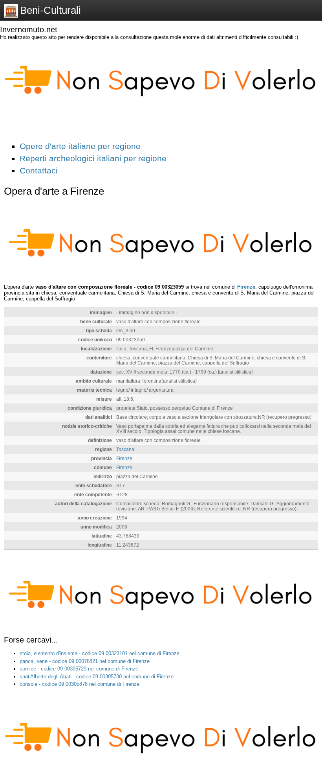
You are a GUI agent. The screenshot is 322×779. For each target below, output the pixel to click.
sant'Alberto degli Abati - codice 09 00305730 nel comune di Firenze (97, 677)
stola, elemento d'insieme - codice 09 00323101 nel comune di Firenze (99, 653)
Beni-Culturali (50, 10)
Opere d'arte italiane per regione (80, 146)
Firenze (246, 287)
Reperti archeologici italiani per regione (93, 158)
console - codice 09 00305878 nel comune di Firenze (79, 684)
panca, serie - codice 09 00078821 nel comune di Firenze (85, 661)
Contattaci (39, 170)
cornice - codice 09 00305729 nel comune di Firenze (79, 669)
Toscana (125, 449)
